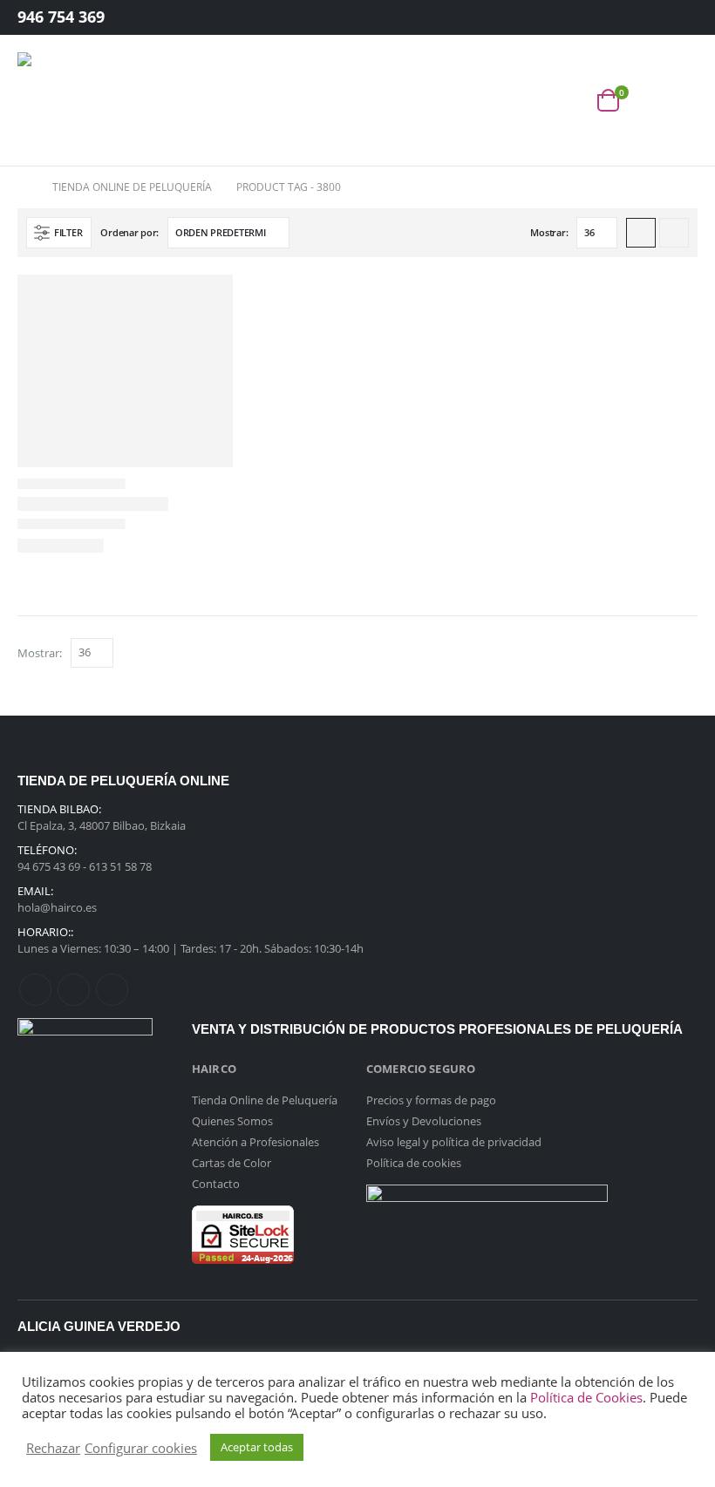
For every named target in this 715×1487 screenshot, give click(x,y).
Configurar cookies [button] (141, 1448)
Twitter (74, 990)
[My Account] (670, 18)
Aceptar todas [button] (257, 1447)
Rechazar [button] (53, 1448)
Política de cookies (413, 1163)
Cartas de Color (231, 1163)
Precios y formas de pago (431, 1100)
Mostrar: (549, 232)
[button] (569, 100)
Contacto (216, 1184)
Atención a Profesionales (255, 1142)
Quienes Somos (232, 1121)
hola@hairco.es (57, 907)
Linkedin (112, 990)
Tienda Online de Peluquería (264, 1100)
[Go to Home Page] (22, 187)
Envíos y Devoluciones (423, 1121)
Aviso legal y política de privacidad (453, 1142)
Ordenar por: (129, 232)
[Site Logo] (65, 100)
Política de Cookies (586, 1397)
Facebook (35, 990)
